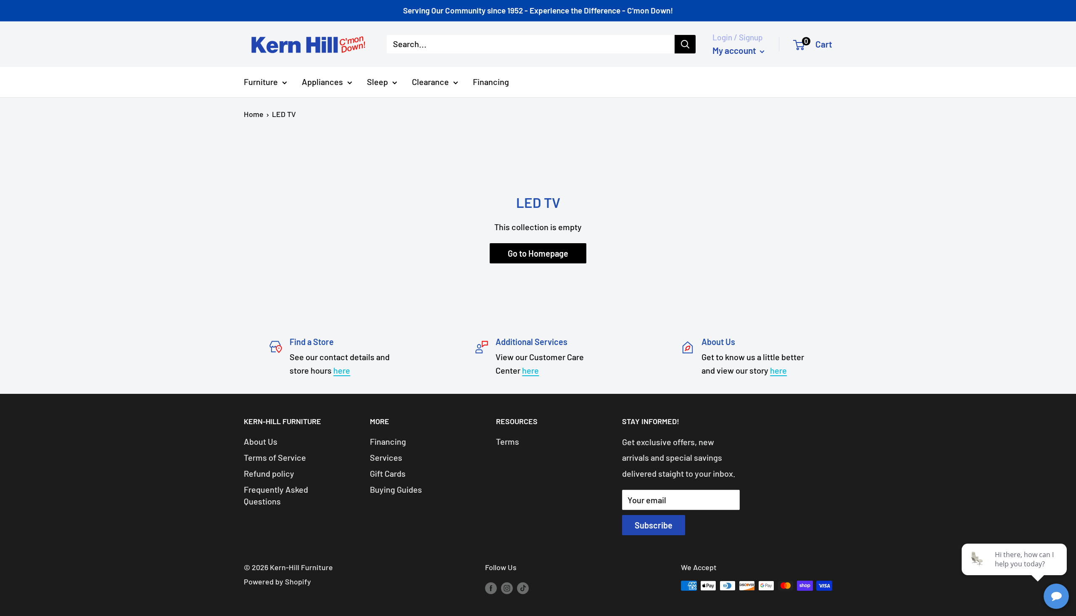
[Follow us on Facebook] (491, 588)
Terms (507, 441)
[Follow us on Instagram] (507, 588)
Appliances (322, 82)
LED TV (284, 114)
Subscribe (653, 525)
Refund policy (269, 473)
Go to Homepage (538, 253)
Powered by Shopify (277, 581)
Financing (491, 82)
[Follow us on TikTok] (523, 588)
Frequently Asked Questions (276, 495)
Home (254, 114)
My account (735, 50)
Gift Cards (388, 473)
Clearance (430, 82)
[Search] (685, 44)
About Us (260, 441)
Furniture (261, 82)
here (341, 370)
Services (386, 457)
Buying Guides (396, 489)
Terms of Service (275, 457)
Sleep (377, 82)
